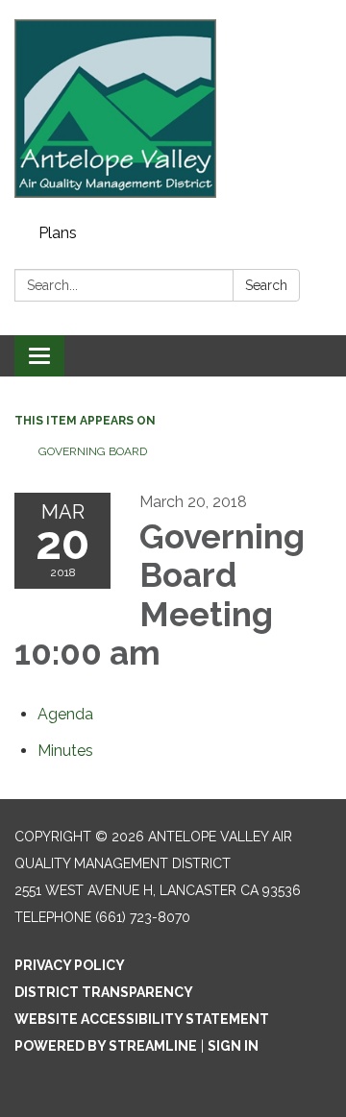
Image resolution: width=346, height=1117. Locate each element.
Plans (57, 233)
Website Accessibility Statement (141, 1019)
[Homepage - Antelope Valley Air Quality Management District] (173, 108)
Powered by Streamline (105, 1046)
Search (266, 285)
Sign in (233, 1046)
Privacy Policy (69, 965)
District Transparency (103, 992)
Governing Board (92, 451)
